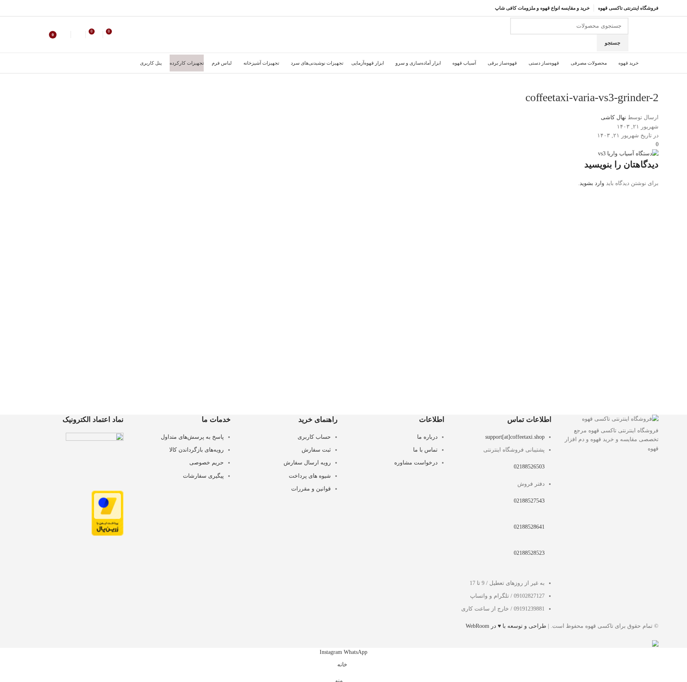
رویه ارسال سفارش (307, 463)
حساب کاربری (314, 437)
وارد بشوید (592, 183)
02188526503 (529, 467)
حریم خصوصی (206, 463)
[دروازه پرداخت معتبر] (107, 513)
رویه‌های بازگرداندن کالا (196, 450)
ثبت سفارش (316, 450)
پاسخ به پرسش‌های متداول (192, 437)
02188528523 (529, 553)
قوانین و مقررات (311, 489)
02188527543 (529, 501)
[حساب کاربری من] (78, 34)
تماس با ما (425, 450)
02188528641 (529, 527)
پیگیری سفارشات (203, 476)
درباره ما (427, 437)
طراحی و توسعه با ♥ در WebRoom (506, 626)
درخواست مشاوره (416, 463)
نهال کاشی (613, 117)
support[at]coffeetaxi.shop (515, 437)
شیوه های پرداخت (310, 476)
